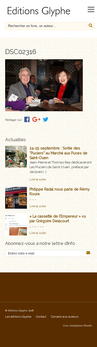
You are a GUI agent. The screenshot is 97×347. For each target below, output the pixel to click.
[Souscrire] (88, 253)
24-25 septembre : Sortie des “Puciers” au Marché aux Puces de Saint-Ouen (58, 153)
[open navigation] (91, 9)
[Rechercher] (90, 26)
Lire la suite (37, 179)
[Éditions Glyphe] (39, 16)
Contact (41, 316)
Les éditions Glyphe (18, 316)
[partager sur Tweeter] (45, 119)
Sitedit (88, 325)
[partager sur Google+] (36, 119)
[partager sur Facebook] (27, 119)
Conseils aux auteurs (64, 316)
